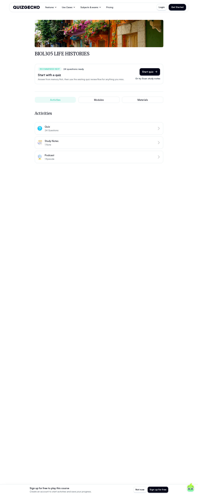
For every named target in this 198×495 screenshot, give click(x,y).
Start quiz (147, 71)
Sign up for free (158, 489)
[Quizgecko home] (26, 7)
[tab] (55, 100)
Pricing (109, 7)
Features (49, 7)
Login (162, 7)
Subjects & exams (89, 7)
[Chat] (191, 488)
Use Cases (67, 7)
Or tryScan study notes (147, 78)
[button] (99, 128)
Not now (140, 489)
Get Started (177, 7)
